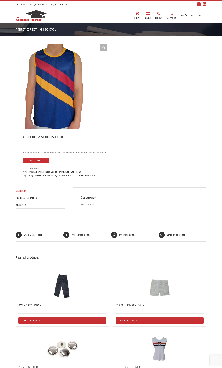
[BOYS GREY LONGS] (62, 284)
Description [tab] (21, 190)
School (46, 171)
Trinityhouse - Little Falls (69, 171)
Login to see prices (36, 160)
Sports (54, 171)
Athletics (38, 171)
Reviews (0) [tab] (21, 204)
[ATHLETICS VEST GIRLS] (159, 345)
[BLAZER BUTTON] (62, 345)
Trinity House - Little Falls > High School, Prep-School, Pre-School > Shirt (62, 175)
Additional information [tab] (26, 197)
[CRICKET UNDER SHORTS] (159, 284)
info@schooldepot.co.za (60, 4)
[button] (103, 47)
